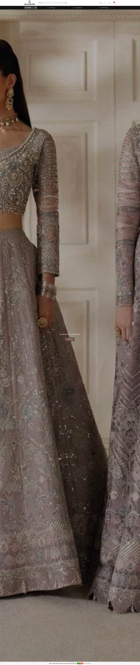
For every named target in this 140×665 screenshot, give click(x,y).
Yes (78, 663)
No (81, 663)
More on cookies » (87, 663)
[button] (1, 337)
